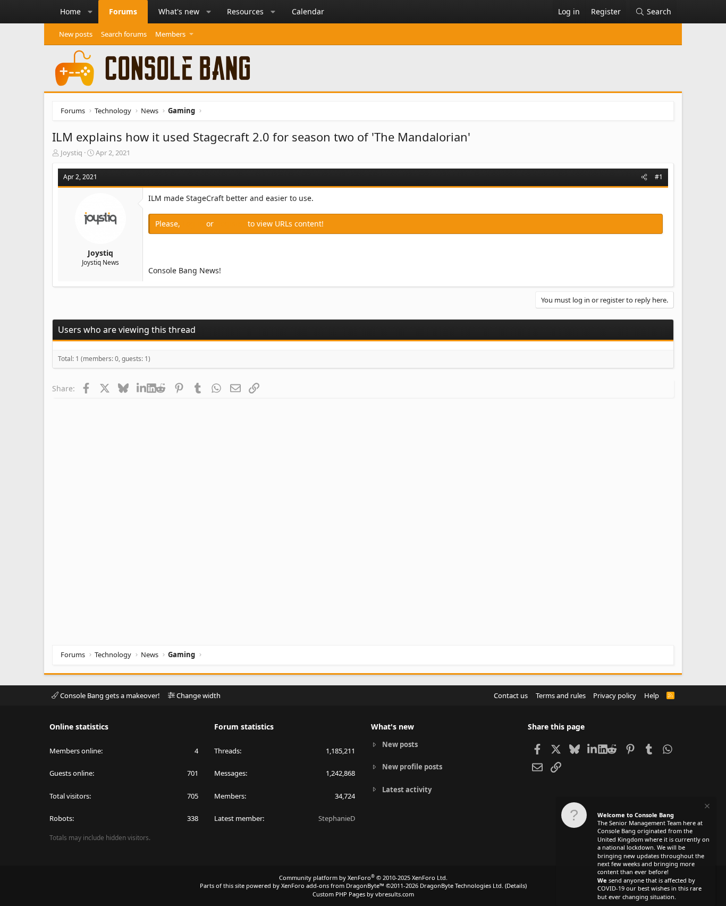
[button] (90, 11)
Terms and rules (561, 695)
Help (651, 695)
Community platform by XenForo (363, 878)
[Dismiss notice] (706, 807)
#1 (659, 176)
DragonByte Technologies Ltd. (461, 886)
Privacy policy (614, 695)
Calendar (308, 11)
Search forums (124, 34)
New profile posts (412, 766)
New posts (75, 34)
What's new (178, 11)
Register (232, 224)
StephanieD (336, 818)
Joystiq (71, 152)
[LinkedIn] (141, 388)
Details (515, 886)
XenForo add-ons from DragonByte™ (332, 886)
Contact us (511, 695)
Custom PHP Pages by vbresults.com (363, 894)
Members (170, 34)
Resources (245, 11)
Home (70, 11)
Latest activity (407, 789)
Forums (123, 11)
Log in (194, 224)
